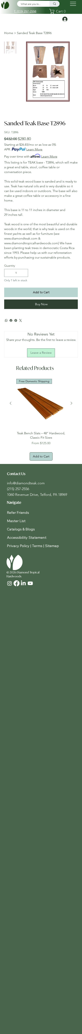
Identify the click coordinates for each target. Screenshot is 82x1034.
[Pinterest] (16, 320)
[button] (58, 11)
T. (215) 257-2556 (25, 11)
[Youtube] (30, 583)
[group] (41, 420)
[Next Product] (71, 403)
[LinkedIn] (23, 583)
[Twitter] (20, 320)
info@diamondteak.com (26, 483)
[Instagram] (10, 583)
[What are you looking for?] (55, 4)
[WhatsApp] (6, 320)
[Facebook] (11, 320)
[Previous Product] (10, 403)
